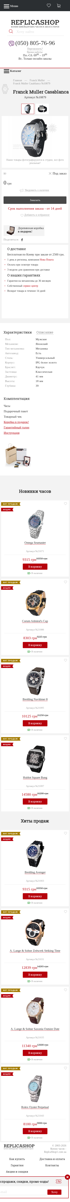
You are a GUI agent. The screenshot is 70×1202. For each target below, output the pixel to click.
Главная (17, 80)
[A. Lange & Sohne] (35, 932)
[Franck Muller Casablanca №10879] (27, 108)
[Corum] (35, 602)
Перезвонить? (35, 48)
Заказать (35, 200)
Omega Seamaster (35, 542)
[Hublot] (35, 759)
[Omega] (35, 524)
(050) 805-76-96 (35, 43)
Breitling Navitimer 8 (35, 699)
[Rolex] (35, 1088)
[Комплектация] (18, 455)
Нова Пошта (47, 259)
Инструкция (11, 432)
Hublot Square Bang (35, 777)
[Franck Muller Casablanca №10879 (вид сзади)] (42, 108)
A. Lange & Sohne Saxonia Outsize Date (35, 1028)
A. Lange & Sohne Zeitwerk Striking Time (35, 950)
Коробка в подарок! (16, 422)
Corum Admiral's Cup (35, 621)
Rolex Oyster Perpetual (35, 1107)
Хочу (54, 1192)
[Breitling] (35, 680)
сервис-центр (30, 285)
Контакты (52, 1165)
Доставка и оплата (52, 1159)
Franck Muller (37, 80)
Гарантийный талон (16, 427)
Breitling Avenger (35, 872)
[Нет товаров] (60, 6)
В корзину (35, 566)
